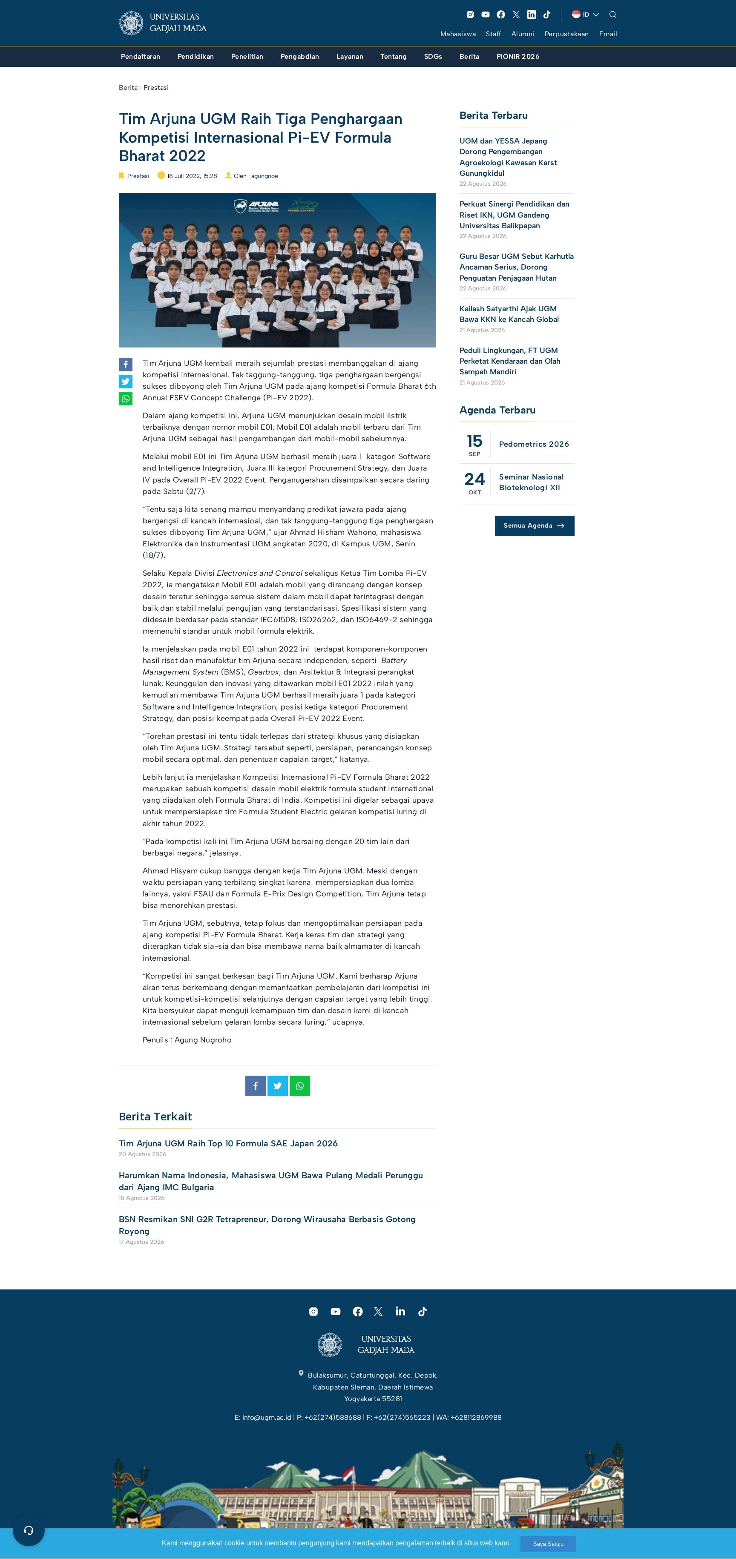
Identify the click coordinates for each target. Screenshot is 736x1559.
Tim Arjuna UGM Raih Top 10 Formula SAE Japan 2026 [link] (228, 1143)
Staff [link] (493, 34)
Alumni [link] (523, 34)
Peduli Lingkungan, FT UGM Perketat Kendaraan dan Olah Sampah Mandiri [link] (510, 361)
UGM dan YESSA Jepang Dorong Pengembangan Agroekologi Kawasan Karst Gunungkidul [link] (508, 157)
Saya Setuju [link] (548, 1544)
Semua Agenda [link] (528, 525)
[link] (169, 23)
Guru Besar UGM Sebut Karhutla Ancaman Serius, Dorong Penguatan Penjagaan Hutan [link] (517, 267)
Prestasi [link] (156, 87)
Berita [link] (128, 87)
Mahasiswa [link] (458, 34)
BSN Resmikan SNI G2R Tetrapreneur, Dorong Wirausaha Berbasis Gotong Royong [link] (267, 1225)
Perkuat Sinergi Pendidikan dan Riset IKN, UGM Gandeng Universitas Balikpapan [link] (514, 214)
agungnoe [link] (264, 176)
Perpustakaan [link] (567, 34)
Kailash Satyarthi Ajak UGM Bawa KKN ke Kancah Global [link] (509, 314)
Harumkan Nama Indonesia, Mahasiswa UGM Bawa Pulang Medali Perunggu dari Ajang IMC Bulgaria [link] (271, 1181)
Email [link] (608, 34)
